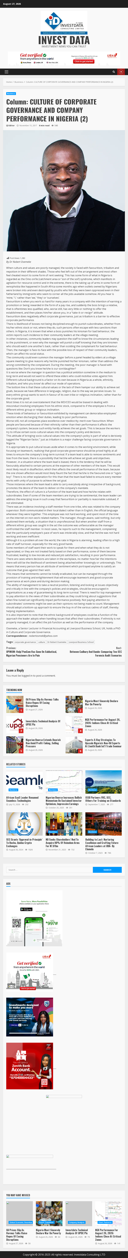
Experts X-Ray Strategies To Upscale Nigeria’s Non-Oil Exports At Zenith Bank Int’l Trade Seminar (74, 744)
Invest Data (64, 39)
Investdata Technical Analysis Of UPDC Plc (14, 724)
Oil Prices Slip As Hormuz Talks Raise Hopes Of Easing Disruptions (14, 704)
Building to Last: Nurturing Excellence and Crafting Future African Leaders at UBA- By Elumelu (103, 824)
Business (11, 93)
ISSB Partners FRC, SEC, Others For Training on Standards (103, 782)
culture (41, 642)
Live (121, 72)
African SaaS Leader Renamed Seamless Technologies (24, 782)
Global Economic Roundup (21, 1222)
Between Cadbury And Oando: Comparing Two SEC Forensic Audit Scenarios (96, 651)
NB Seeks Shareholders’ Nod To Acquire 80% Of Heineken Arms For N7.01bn (64, 824)
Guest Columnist (46, 1222)
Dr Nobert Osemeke (56, 642)
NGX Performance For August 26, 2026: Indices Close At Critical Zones (74, 724)
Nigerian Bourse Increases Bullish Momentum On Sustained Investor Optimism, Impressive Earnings (64, 782)
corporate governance (25, 642)
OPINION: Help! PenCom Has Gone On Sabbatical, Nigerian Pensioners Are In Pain (31, 651)
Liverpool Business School (81, 642)
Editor (12, 125)
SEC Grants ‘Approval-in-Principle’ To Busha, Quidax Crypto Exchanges (24, 824)
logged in (27, 675)
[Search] (114, 72)
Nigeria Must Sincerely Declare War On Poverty (74, 704)
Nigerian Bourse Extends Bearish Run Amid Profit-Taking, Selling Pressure (14, 744)
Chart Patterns (105, 1222)
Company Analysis (77, 1222)
